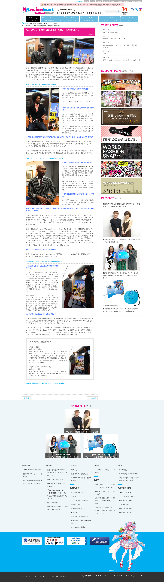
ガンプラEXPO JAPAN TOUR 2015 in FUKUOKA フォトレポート (105, 501)
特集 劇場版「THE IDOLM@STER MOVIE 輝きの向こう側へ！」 (57, 473)
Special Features (129, 19)
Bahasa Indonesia (136, 1)
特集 (31, 23)
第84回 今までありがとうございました (114, 39)
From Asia (74, 512)
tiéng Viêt (126, 1)
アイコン (74, 496)
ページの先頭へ (93, 398)
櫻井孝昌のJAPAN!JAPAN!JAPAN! (81, 521)
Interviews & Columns (109, 19)
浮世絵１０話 (76, 504)
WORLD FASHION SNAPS (32, 470)
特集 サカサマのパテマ (55, 479)
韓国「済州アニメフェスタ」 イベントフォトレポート (105, 485)
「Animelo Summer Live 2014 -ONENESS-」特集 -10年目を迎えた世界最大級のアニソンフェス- (57, 494)
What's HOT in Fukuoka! (52, 19)
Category (33, 19)
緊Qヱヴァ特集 (52, 503)
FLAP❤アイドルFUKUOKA (128, 474)
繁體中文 (106, 1)
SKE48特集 (123, 470)
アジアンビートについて (59, 576)
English (112, 1)
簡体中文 (99, 1)
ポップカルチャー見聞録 (79, 516)
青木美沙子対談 (76, 508)
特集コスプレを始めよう (79, 474)
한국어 (92, 1)
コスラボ (74, 470)
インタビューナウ (77, 492)
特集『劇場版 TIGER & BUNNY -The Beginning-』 (57, 507)
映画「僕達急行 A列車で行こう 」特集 (45, 23)
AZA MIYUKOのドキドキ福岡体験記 (81, 479)
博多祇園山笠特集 (125, 512)
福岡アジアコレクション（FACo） (33, 475)
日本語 (86, 1)
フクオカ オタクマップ (127, 496)
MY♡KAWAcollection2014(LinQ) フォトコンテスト (33, 482)
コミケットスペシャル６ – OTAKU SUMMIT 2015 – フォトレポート (105, 510)
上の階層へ (27, 398)
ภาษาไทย (119, 1)
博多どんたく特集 (125, 508)
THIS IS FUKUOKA (125, 492)
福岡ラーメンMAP (125, 500)
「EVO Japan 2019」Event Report (105, 471)
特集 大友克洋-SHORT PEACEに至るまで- (57, 484)
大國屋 (104, 53)
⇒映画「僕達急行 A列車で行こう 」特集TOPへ (46, 383)
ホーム (26, 23)
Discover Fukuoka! (89, 19)
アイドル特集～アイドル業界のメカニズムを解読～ (129, 479)
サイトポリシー (26, 576)
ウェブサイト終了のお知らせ (111, 32)
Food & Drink (72, 19)
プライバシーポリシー (41, 576)
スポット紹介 (124, 504)
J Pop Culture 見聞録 (78, 527)
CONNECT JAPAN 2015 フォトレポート (105, 492)
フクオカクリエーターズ (79, 500)
